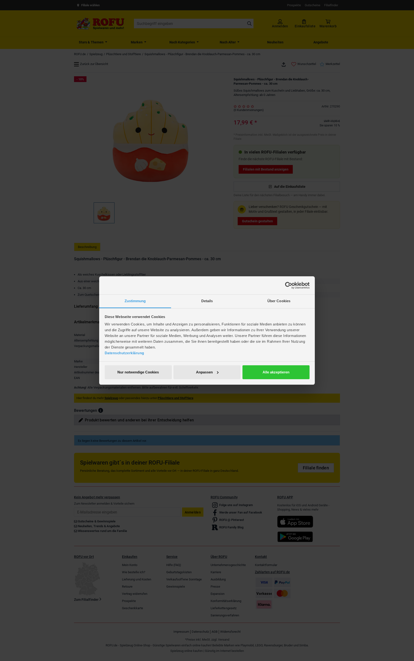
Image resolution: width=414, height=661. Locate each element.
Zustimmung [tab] (135, 301)
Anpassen (204, 372)
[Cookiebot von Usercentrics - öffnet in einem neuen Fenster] (289, 285)
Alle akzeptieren (276, 372)
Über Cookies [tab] (278, 301)
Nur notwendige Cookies (138, 372)
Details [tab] (207, 301)
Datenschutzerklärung (124, 353)
